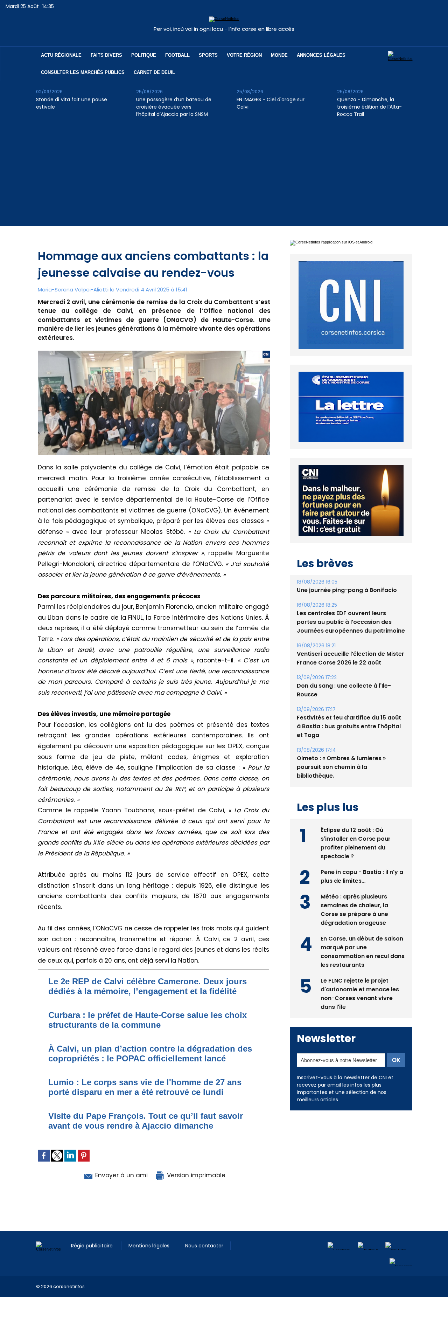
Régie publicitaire (92, 1245)
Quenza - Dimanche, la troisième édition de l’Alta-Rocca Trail (369, 107)
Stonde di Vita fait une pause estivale (71, 103)
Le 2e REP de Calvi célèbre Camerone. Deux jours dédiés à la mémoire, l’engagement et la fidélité (147, 986)
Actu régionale (61, 55)
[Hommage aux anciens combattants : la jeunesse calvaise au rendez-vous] (154, 353)
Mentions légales (149, 1245)
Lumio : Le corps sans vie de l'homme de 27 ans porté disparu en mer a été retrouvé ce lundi (144, 1087)
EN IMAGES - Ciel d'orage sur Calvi (270, 103)
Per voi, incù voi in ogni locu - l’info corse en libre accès (224, 29)
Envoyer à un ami (120, 1175)
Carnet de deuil (154, 72)
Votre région (244, 55)
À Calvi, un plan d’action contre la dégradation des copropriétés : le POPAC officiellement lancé (150, 1053)
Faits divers (106, 55)
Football (177, 55)
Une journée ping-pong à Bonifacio (347, 606)
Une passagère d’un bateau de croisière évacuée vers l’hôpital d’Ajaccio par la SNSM (173, 107)
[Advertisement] (224, 177)
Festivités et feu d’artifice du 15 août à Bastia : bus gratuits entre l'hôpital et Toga (349, 742)
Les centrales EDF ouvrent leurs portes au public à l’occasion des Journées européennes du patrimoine (351, 638)
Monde (279, 55)
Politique (143, 55)
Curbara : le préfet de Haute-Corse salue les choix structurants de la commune (147, 1020)
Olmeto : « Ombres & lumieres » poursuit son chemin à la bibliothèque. (341, 783)
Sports (208, 55)
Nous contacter (204, 1245)
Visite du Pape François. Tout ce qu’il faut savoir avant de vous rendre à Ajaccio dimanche (145, 1120)
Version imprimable (195, 1175)
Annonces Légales (321, 55)
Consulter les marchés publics (83, 72)
